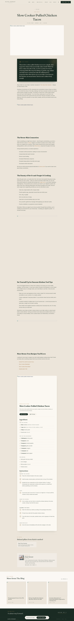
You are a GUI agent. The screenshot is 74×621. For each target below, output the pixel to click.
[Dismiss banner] (47, 617)
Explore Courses (41, 617)
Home (29, 2)
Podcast (46, 2)
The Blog (37, 9)
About (33, 2)
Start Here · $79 (65, 2)
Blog (50, 2)
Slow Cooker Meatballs (24, 364)
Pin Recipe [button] (33, 414)
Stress (29, 142)
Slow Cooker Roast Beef (24, 366)
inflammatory (37, 145)
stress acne (42, 166)
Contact (54, 2)
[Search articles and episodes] (58, 2)
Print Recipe (24, 414)
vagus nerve (43, 182)
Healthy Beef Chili (23, 369)
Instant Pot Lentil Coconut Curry (26, 361)
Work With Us (39, 2)
